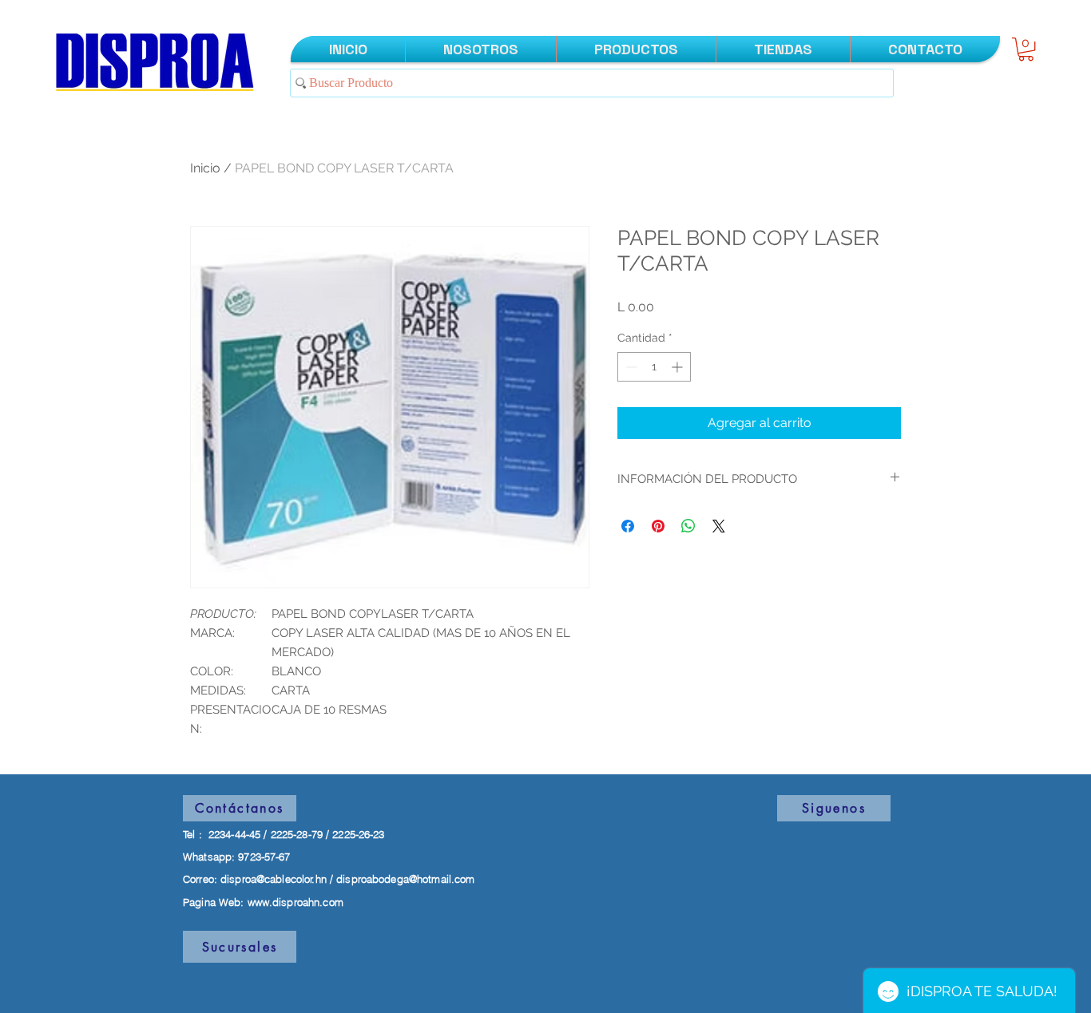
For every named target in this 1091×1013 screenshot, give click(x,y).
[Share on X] (718, 526)
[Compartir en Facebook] (627, 526)
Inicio (205, 168)
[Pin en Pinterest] (658, 526)
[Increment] (678, 367)
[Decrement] (630, 367)
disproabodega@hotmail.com (405, 879)
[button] (1026, 49)
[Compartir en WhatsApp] (688, 526)
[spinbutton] (654, 367)
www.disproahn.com (295, 902)
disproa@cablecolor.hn (273, 879)
